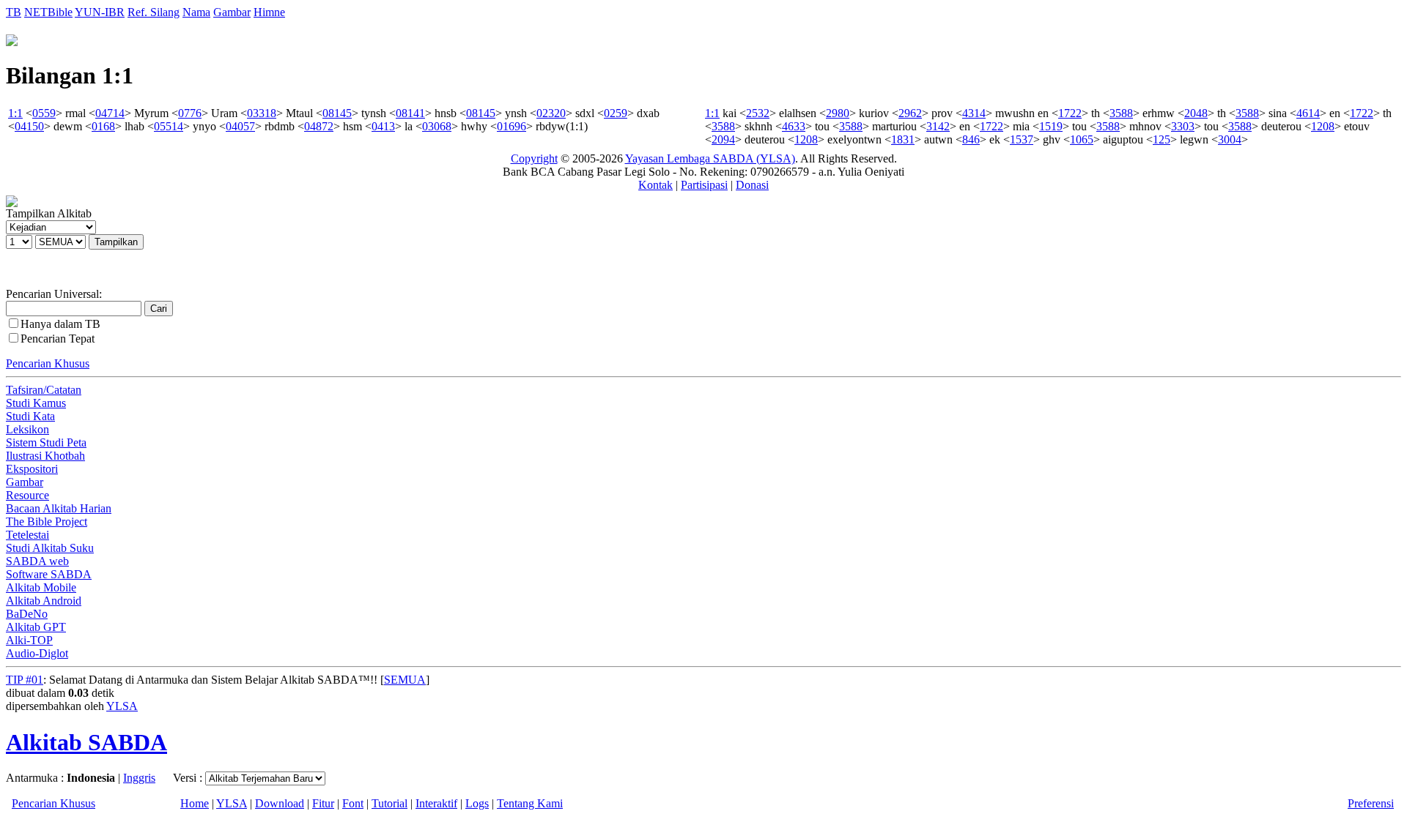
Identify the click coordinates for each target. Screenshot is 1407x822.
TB (13, 12)
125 (1161, 139)
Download (279, 803)
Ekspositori (32, 469)
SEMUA (405, 679)
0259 (615, 113)
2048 (1196, 113)
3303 (1182, 126)
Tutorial (389, 803)
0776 (190, 113)
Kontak (655, 185)
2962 (910, 113)
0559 (44, 113)
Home (194, 803)
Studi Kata (30, 416)
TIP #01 (24, 679)
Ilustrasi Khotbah (45, 455)
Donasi (752, 185)
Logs (477, 803)
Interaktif (436, 803)
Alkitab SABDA (86, 742)
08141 (410, 113)
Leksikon (27, 429)
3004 (1229, 139)
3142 (938, 126)
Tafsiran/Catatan (43, 390)
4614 (1308, 113)
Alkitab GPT (36, 627)
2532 (757, 113)
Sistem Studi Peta (46, 442)
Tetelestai (27, 534)
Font (352, 803)
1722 (1070, 113)
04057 (240, 126)
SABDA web (37, 561)
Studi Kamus (36, 403)
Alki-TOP (29, 640)
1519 (1051, 126)
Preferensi (1371, 803)
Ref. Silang (154, 12)
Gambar (232, 12)
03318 (261, 113)
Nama (196, 12)
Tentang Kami (530, 803)
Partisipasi (704, 185)
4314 (974, 113)
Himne (269, 12)
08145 (337, 113)
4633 (793, 126)
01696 (511, 126)
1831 (903, 139)
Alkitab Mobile (41, 587)
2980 (837, 113)
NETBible (48, 12)
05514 (168, 126)
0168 (103, 126)
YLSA (122, 706)
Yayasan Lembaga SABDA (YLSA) (710, 158)
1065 (1081, 139)
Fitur (323, 803)
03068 (436, 126)
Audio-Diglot (37, 653)
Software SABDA (49, 574)
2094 (723, 139)
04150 (29, 126)
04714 (110, 113)
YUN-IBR (100, 12)
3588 (1121, 113)
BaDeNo (27, 614)
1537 (1021, 139)
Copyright (534, 158)
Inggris (139, 777)
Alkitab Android (43, 600)
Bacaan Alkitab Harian (58, 508)
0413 (383, 126)
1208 (1322, 126)
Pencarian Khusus (47, 363)
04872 (318, 126)
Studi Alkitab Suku (50, 548)
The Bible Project (46, 521)
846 (971, 139)
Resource (27, 495)
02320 (551, 113)
